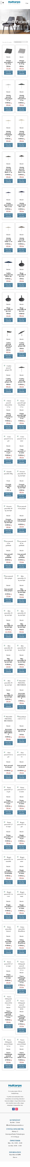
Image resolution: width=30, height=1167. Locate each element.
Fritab (8, 481)
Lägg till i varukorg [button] (8, 72)
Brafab (8, 57)
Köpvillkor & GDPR (15, 1154)
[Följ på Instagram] (16, 1109)
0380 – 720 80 (16, 1122)
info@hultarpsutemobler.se (16, 1125)
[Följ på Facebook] (13, 1109)
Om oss (15, 1157)
